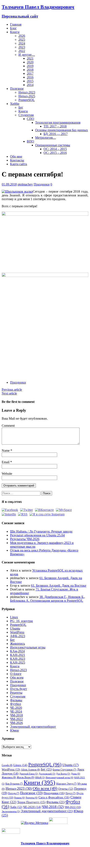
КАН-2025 (17, 662)
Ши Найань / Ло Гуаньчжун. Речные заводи (41, 531)
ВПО (30, 141)
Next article (9, 393)
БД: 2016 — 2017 (56, 134)
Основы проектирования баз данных (61, 130)
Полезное (17, 88)
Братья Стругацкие (64, 769)
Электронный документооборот (33, 726)
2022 (21, 51)
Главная (15, 24)
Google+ (53, 366)
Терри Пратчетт (31, 802)
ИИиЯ (40, 777)
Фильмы (16, 700)
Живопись (17, 643)
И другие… (26, 54)
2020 (30, 62)
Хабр (16, 807)
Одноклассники (37, 366)
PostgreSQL (26, 100)
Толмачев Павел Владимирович (45, 843)
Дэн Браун (63, 774)
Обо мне (16, 156)
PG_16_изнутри (21, 621)
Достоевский (47, 774)
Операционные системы (52, 145)
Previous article (12, 389)
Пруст (71, 793)
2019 (30, 66)
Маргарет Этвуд (66, 783)
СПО (30, 119)
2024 (21, 43)
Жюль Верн (25, 777)
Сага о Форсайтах (54, 797)
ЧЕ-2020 (16, 708)
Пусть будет (18, 689)
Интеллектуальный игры (59, 777)
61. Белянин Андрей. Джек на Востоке (58, 585)
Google (7, 765)
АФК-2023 (17, 636)
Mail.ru (45, 366)
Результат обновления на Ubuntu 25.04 (37, 535)
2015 (30, 81)
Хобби (14, 103)
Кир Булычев (14, 783)
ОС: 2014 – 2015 (55, 149)
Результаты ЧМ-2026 (24, 539)
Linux (14, 617)
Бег (20, 107)
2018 (30, 69)
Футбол (15, 704)
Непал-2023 (26, 92)
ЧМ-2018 (16, 715)
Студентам (26, 115)
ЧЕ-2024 (16, 711)
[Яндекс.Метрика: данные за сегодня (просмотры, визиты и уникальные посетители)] (34, 823)
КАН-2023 (17, 658)
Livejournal (60, 366)
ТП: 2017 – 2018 (55, 126)
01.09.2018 (9, 184)
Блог (13, 28)
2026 (21, 36)
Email (6, 462)
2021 (30, 58)
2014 (30, 85)
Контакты (17, 160)
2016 (30, 77)
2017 (30, 73)
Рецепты (16, 692)
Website (7, 473)
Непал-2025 (26, 96)
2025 (21, 39)
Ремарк (19, 797)
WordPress (17, 632)
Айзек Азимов (30, 769)
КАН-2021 (17, 655)
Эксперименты (11, 811)
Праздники (42, 184)
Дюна (75, 773)
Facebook (14, 366)
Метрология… (45, 137)
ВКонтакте (29, 366)
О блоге (15, 674)
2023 (21, 47)
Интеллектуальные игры (27, 647)
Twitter (22, 366)
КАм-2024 (17, 651)
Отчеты (65, 788)
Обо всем (16, 677)
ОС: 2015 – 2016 (55, 152)
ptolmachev (25, 184)
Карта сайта (18, 164)
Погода (13, 793)
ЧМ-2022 (16, 719)
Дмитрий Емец (28, 774)
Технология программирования (57, 122)
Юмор (14, 730)
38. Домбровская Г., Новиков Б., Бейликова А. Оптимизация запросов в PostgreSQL (47, 598)
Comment (8, 425)
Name (6, 450)
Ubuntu (15, 628)
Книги (14, 32)
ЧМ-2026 (16, 723)
